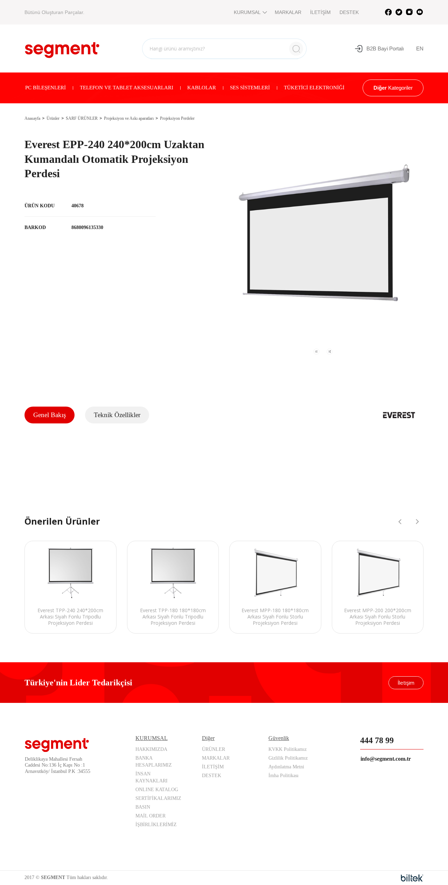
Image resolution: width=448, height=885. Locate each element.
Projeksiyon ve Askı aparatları (129, 118)
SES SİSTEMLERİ (250, 87)
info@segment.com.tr (385, 759)
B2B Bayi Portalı (385, 48)
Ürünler (53, 118)
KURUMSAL (247, 12)
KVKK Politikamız (287, 749)
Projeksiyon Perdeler (177, 118)
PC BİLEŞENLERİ (45, 87)
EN (420, 48)
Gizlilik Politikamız (288, 758)
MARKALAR (288, 12)
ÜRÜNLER (213, 749)
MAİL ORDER (150, 815)
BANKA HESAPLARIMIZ (153, 761)
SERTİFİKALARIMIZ (158, 798)
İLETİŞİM (320, 12)
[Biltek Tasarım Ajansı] (412, 877)
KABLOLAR (201, 87)
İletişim (406, 682)
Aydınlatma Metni (286, 766)
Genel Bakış (49, 415)
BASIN (142, 807)
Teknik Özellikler (117, 415)
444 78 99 (377, 740)
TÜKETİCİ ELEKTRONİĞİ (314, 87)
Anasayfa (32, 118)
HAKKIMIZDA (151, 749)
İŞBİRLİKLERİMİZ (156, 824)
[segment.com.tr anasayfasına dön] (62, 47)
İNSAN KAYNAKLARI (151, 777)
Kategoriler (393, 88)
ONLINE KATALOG (156, 789)
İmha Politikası (283, 775)
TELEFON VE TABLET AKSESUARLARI (126, 87)
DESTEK (349, 12)
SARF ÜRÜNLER (82, 118)
